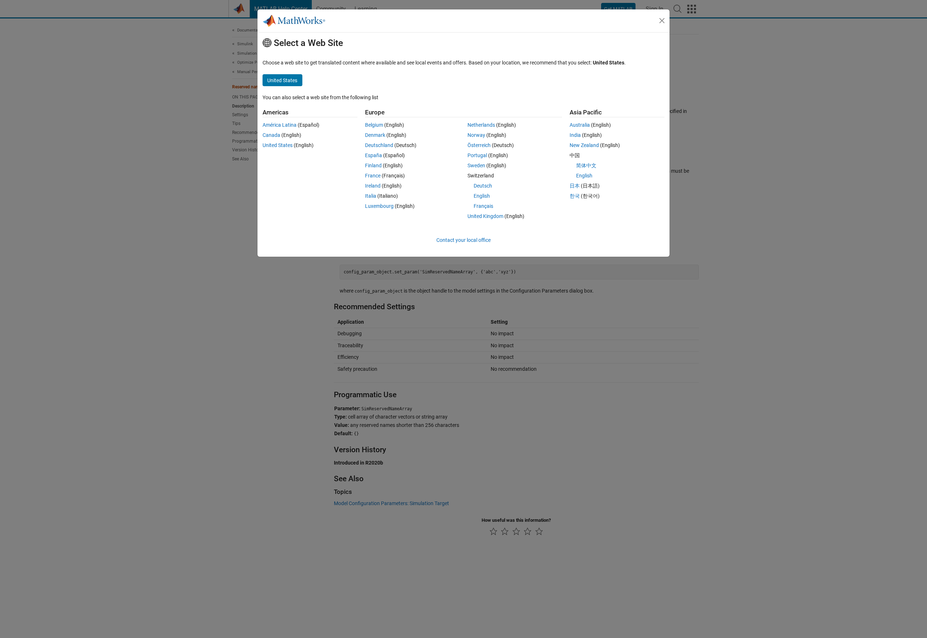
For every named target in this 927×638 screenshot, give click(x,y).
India (575, 135)
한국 (575, 196)
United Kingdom (485, 216)
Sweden (476, 165)
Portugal (477, 155)
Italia (370, 196)
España (373, 155)
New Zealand (584, 145)
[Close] (662, 21)
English (482, 196)
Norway (476, 135)
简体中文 (586, 165)
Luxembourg (379, 206)
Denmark (375, 135)
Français (483, 206)
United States (278, 145)
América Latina (280, 125)
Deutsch (483, 186)
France (373, 176)
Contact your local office (463, 240)
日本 (575, 186)
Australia (580, 125)
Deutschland (379, 145)
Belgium (374, 125)
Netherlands (481, 125)
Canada (271, 135)
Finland (373, 165)
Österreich (479, 145)
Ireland (373, 186)
